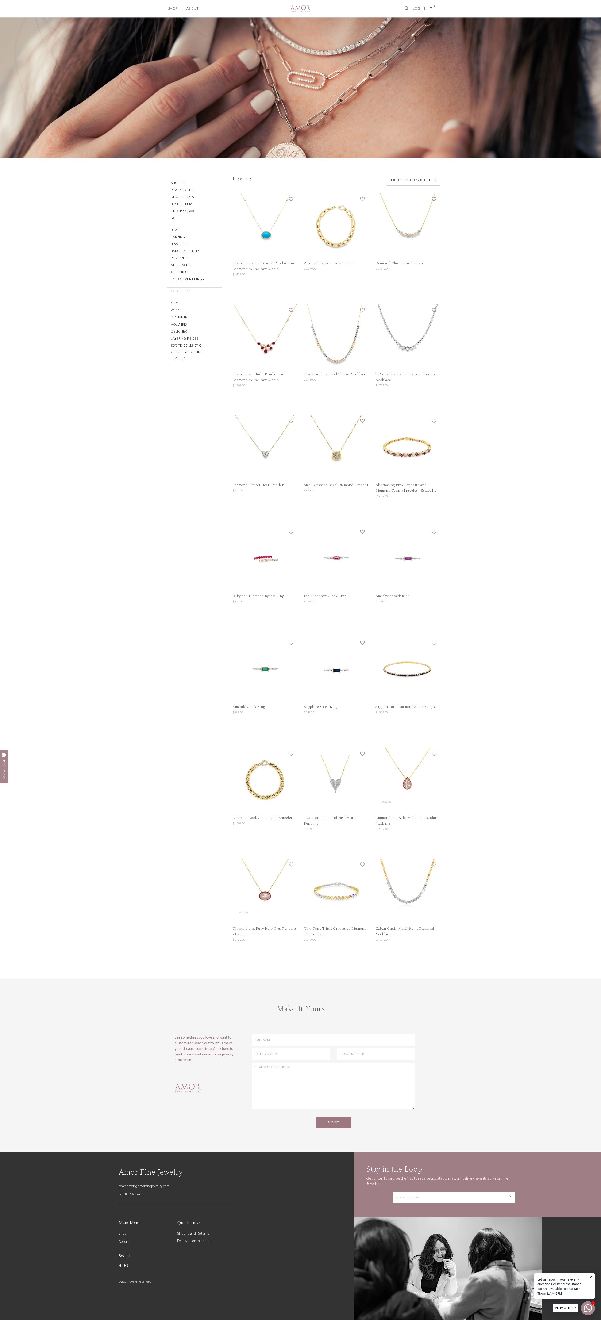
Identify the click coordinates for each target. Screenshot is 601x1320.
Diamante (179, 317)
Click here (221, 1048)
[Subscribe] (510, 1197)
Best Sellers (182, 204)
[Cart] (431, 8)
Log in (419, 8)
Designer (179, 331)
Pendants (179, 258)
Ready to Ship (182, 190)
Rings (176, 230)
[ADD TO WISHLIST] (291, 199)
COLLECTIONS (181, 291)
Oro (174, 303)
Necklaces (180, 265)
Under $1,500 (182, 211)
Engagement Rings (187, 279)
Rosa (175, 310)
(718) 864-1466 (131, 1194)
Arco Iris (179, 324)
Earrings (179, 237)
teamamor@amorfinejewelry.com (144, 1186)
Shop (172, 8)
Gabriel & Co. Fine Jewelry (187, 355)
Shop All (178, 183)
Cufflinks (179, 272)
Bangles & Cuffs (185, 251)
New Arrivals (182, 197)
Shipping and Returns (193, 1233)
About (192, 8)
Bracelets (180, 244)
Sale (175, 218)
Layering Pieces (184, 338)
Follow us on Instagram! (195, 1241)
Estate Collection (187, 345)
